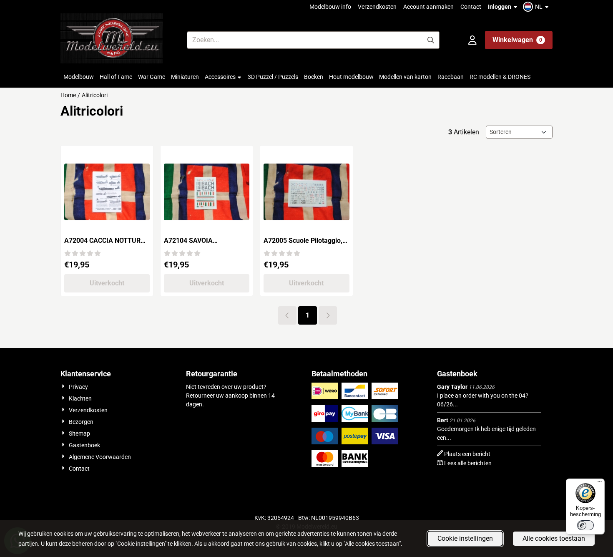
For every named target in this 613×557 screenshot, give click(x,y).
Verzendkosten (377, 6)
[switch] (585, 525)
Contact (470, 6)
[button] (537, 6)
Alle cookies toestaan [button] (554, 538)
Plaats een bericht (467, 454)
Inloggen (499, 6)
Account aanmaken (428, 6)
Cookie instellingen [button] (465, 538)
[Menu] (600, 484)
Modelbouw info (330, 6)
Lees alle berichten (468, 463)
